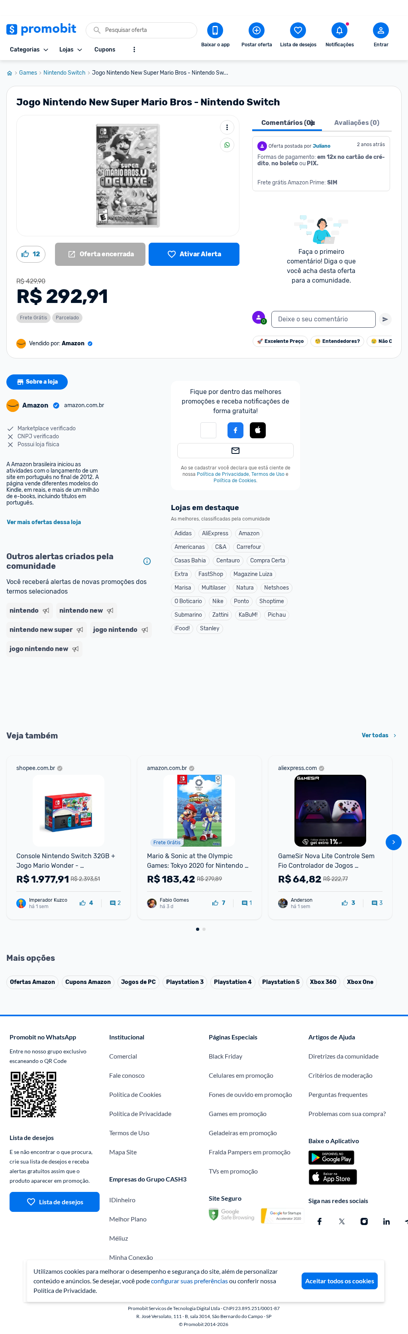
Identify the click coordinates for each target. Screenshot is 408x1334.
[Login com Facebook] (235, 430)
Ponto (241, 601)
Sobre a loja (42, 381)
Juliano (321, 146)
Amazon (249, 533)
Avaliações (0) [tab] (356, 123)
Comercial (123, 1056)
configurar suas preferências (189, 1281)
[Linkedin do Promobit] (386, 1221)
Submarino (188, 615)
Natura (245, 587)
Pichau (277, 615)
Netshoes (276, 587)
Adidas (183, 533)
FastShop (210, 574)
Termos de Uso (267, 474)
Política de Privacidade (223, 474)
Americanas (190, 547)
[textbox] (323, 319)
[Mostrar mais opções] (134, 49)
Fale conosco (127, 1075)
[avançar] (394, 842)
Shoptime (271, 601)
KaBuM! (248, 615)
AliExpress (215, 533)
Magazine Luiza (253, 574)
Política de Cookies (235, 480)
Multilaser (214, 587)
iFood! (182, 628)
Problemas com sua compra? (347, 1113)
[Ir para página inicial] (12, 73)
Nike (218, 601)
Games (28, 73)
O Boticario (188, 601)
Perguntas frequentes (338, 1094)
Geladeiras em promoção (243, 1132)
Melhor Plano (128, 1219)
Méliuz (118, 1238)
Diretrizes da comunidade (343, 1056)
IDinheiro (122, 1199)
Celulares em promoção (241, 1075)
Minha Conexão (131, 1257)
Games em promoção (238, 1113)
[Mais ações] (227, 127)
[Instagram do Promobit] (364, 1221)
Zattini (220, 615)
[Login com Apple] (258, 430)
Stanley (210, 628)
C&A (220, 547)
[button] (208, 430)
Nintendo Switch (64, 73)
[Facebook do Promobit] (319, 1221)
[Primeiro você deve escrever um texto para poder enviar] (385, 319)
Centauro (228, 560)
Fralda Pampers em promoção (249, 1152)
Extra (181, 574)
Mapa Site (123, 1152)
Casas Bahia (190, 560)
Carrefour (249, 547)
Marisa (183, 587)
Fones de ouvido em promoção (250, 1094)
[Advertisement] (80, 693)
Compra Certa (267, 560)
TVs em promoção (233, 1171)
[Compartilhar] (227, 145)
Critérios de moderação (340, 1075)
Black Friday (225, 1056)
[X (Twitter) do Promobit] (342, 1221)
